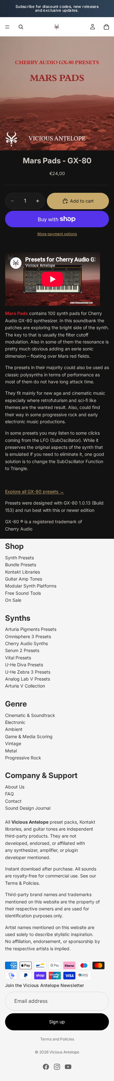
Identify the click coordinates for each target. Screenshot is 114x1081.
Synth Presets (19, 557)
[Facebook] (46, 1067)
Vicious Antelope (64, 1052)
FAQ (9, 793)
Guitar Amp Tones (23, 578)
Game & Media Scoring (29, 736)
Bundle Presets (20, 564)
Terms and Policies (57, 1039)
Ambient (13, 729)
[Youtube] (68, 1067)
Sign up (57, 1021)
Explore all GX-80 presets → (34, 491)
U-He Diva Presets (24, 664)
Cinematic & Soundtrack (30, 715)
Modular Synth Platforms (30, 585)
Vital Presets (18, 657)
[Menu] (7, 27)
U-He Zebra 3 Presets (27, 672)
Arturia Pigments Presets (30, 629)
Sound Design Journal (27, 808)
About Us (14, 786)
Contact (13, 801)
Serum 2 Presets (22, 650)
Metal (11, 750)
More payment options (57, 234)
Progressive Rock (23, 757)
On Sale (13, 600)
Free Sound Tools (23, 593)
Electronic (15, 722)
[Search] (21, 27)
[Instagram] (57, 1067)
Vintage (13, 743)
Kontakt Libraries (22, 572)
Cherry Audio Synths (26, 643)
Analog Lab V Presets (27, 679)
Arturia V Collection (25, 685)
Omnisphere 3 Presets (28, 636)
